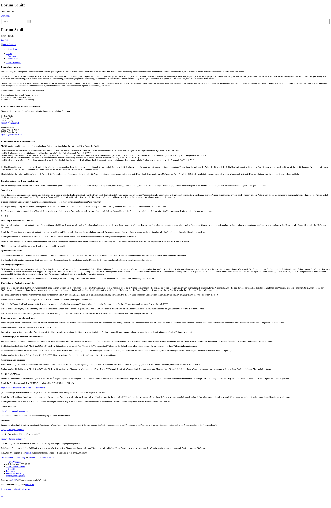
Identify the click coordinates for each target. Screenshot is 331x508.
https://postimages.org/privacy (13, 439)
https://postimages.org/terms (12, 429)
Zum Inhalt (5, 16)
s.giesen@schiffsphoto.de (11, 134)
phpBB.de (29, 484)
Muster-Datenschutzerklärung (13, 457)
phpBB (14, 480)
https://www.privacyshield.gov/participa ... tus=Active (23, 388)
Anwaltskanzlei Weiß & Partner (42, 457)
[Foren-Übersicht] (8, 45)
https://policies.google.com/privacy (15, 411)
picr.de (29, 453)
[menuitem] (9, 54)
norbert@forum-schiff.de (11, 123)
